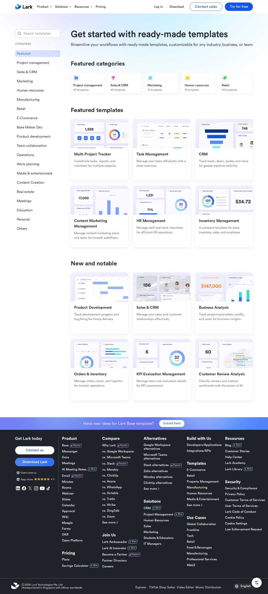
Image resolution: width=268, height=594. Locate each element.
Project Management (158, 514)
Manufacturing (197, 487)
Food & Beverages (199, 547)
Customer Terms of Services (245, 500)
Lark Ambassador (114, 542)
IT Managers (152, 544)
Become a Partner (114, 554)
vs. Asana (109, 481)
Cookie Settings (236, 523)
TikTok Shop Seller (162, 587)
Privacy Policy (235, 494)
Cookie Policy (234, 517)
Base (65, 445)
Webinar (68, 493)
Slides (66, 499)
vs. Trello (108, 499)
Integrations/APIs (199, 451)
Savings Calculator (75, 566)
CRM (147, 508)
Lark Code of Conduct (240, 512)
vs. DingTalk (110, 511)
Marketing (151, 532)
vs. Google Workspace (118, 451)
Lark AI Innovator (114, 548)
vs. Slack (108, 463)
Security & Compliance (241, 488)
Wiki (65, 517)
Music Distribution (208, 587)
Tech (190, 536)
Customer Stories (237, 451)
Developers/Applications (204, 445)
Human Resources (156, 520)
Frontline (193, 530)
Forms (66, 529)
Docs (65, 457)
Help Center (233, 457)
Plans (66, 559)
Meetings (68, 463)
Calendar (68, 505)
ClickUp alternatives (158, 483)
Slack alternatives (156, 465)
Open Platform (72, 540)
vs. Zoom (108, 516)
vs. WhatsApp (112, 487)
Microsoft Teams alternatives (155, 456)
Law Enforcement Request (243, 529)
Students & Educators (159, 538)
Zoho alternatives (156, 471)
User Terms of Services (241, 506)
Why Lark (109, 445)
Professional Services (202, 559)
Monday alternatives (158, 477)
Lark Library (233, 469)
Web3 (191, 565)
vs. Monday (110, 469)
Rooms (66, 487)
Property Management (203, 481)
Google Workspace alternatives (157, 447)
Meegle (67, 523)
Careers (107, 566)
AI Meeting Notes (74, 469)
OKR (65, 534)
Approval (68, 511)
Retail (191, 476)
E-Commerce (196, 470)
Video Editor (185, 587)
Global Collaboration (201, 524)
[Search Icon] (37, 33)
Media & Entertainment (203, 499)
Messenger (70, 451)
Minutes (67, 482)
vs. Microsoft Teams (116, 457)
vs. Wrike (109, 505)
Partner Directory (114, 560)
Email (66, 476)
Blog (228, 445)
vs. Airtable (110, 493)
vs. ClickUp (110, 475)
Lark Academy (235, 463)
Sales (147, 526)
